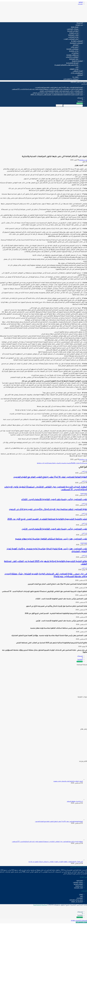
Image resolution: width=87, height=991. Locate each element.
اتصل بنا (75, 77)
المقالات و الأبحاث (72, 57)
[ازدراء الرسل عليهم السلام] (71, 799)
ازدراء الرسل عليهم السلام (75, 801)
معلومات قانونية (73, 49)
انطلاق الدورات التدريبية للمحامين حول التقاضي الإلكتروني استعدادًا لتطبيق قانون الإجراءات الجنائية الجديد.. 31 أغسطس (47, 89)
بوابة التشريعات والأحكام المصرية (67, 65)
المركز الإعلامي (78, 71)
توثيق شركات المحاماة (76, 900)
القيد (81, 896)
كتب (77, 67)
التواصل (80, 75)
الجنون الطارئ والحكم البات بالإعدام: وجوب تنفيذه (68, 781)
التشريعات (75, 47)
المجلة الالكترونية (72, 63)
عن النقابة (79, 25)
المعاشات (80, 898)
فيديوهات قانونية (73, 55)
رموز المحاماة (74, 59)
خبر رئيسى (84, 471)
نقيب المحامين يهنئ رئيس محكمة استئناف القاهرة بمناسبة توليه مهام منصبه (51, 539)
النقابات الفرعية (73, 31)
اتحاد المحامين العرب (71, 39)
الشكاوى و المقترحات (71, 79)
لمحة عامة (75, 27)
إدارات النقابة (74, 33)
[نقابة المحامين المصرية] (62, 19)
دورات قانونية (74, 51)
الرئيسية (80, 23)
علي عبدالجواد (83, 160)
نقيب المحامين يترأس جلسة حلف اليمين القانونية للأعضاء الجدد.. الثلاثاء (61, 91)
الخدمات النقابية (77, 41)
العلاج (81, 894)
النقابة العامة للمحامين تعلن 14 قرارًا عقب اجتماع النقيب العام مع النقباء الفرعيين (59, 87)
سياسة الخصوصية (40, 905)
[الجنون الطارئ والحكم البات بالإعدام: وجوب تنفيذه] (71, 779)
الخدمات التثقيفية (76, 43)
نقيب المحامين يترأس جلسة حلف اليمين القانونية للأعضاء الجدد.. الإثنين (54, 529)
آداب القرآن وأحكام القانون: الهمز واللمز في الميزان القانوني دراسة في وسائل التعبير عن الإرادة (56, 862)
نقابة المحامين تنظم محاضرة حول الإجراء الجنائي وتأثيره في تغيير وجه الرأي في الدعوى (58, 93)
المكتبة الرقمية (77, 61)
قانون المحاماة (73, 35)
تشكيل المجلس (73, 29)
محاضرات (75, 53)
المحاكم (76, 45)
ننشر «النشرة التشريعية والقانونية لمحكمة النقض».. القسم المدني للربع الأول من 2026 (57, 94)
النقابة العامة (84, 493)
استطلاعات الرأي (77, 73)
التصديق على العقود (77, 901)
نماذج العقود (74, 69)
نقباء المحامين (73, 37)
